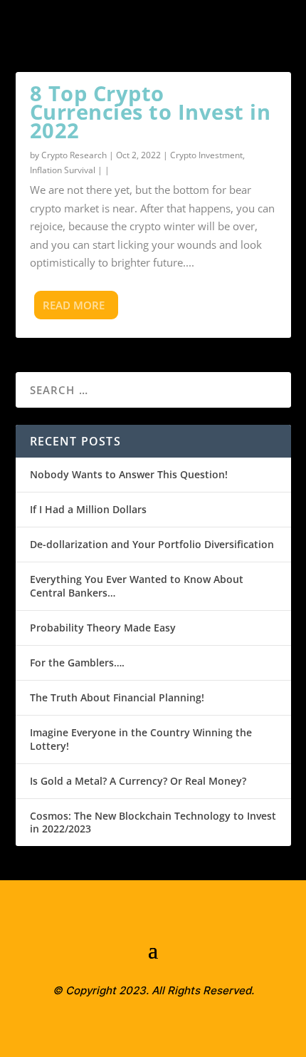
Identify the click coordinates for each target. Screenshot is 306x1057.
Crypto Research (74, 155)
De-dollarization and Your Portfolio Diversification (152, 544)
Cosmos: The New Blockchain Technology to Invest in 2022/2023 (153, 822)
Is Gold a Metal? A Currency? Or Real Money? (138, 781)
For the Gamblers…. (77, 662)
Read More (74, 305)
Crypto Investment (206, 155)
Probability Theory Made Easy (103, 627)
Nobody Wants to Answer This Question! (129, 474)
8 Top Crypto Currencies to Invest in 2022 (150, 111)
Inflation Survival (62, 170)
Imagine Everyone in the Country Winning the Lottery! (141, 739)
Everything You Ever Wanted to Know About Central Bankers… (136, 585)
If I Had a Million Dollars (88, 509)
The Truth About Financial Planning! (117, 697)
